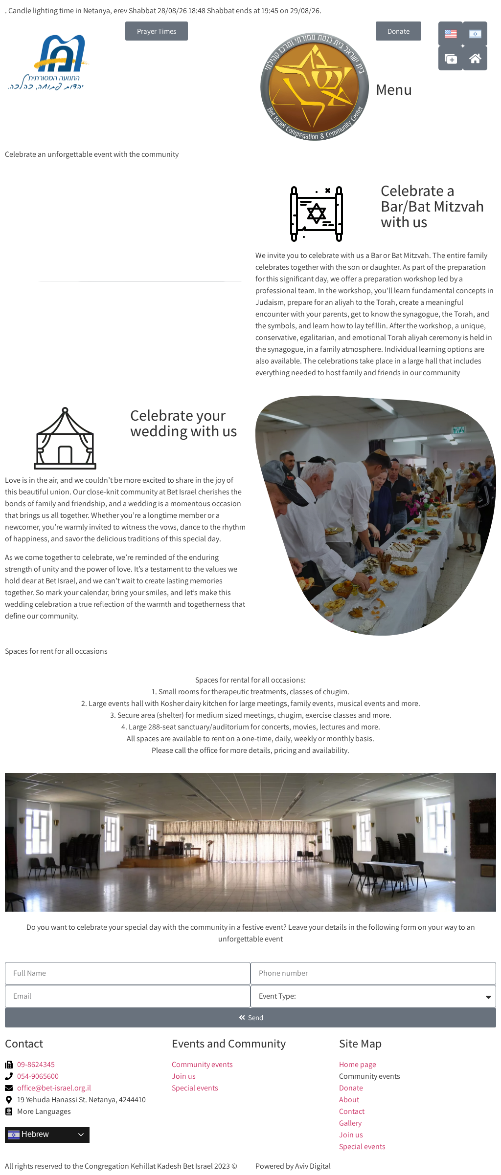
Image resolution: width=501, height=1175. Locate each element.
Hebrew (34, 1134)
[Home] (475, 58)
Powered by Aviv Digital (293, 1166)
